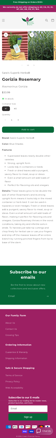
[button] (3, 20)
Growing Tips (12, 335)
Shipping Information (16, 358)
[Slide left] (22, 65)
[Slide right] (34, 65)
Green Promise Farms (31, 436)
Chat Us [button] (46, 431)
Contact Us (11, 329)
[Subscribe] (47, 296)
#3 (16, 109)
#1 (6, 108)
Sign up (28, 417)
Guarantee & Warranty (16, 352)
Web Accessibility (14, 388)
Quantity (6, 114)
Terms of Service (14, 375)
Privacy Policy (12, 381)
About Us (10, 323)
